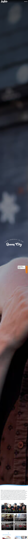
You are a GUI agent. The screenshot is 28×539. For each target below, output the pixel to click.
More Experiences (6, 534)
